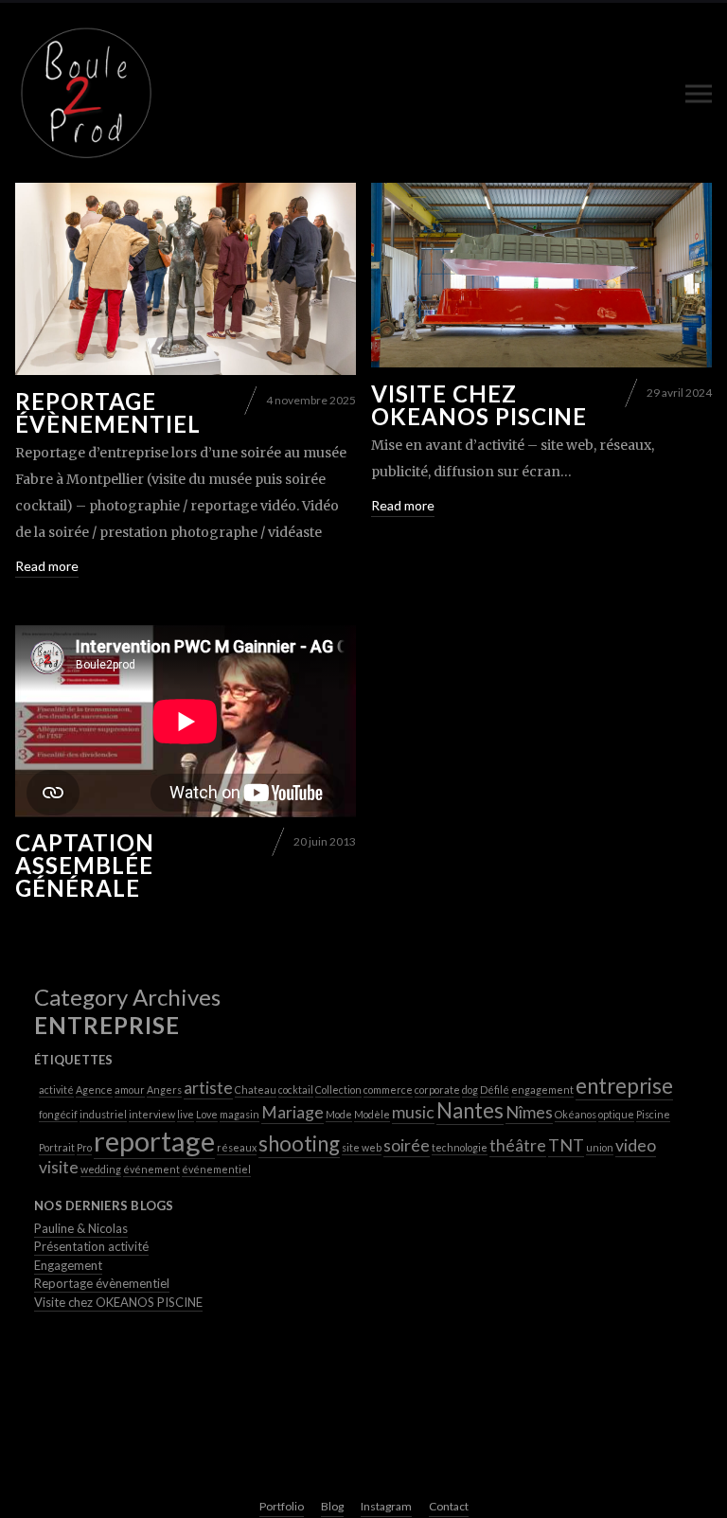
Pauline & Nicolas (81, 1228)
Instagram (386, 1506)
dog (470, 1089)
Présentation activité (91, 1246)
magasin (239, 1114)
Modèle (372, 1114)
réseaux (237, 1147)
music (413, 1112)
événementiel (216, 1169)
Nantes (470, 1110)
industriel (103, 1114)
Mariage (292, 1112)
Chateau (255, 1089)
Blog (332, 1506)
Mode (339, 1114)
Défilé (494, 1089)
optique (616, 1114)
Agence (94, 1089)
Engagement (68, 1265)
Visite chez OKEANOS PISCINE (479, 405)
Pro (84, 1147)
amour (130, 1089)
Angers (164, 1089)
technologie (460, 1147)
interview (152, 1114)
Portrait (57, 1147)
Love (207, 1114)
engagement (542, 1089)
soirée (406, 1145)
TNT (566, 1145)
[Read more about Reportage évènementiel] (185, 279)
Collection (338, 1089)
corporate (437, 1089)
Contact (449, 1506)
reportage (154, 1140)
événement (151, 1169)
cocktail (295, 1089)
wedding (100, 1169)
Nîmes (529, 1112)
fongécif (58, 1114)
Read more (47, 566)
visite (59, 1167)
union (599, 1147)
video (635, 1145)
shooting (299, 1143)
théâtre (517, 1145)
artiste (208, 1088)
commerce (388, 1089)
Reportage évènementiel (108, 412)
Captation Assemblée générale (84, 865)
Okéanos (575, 1114)
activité (56, 1089)
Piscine (653, 1114)
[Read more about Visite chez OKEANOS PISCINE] (541, 275)
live (185, 1114)
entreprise (624, 1085)
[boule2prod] (86, 93)
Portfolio (281, 1506)
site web (361, 1147)
